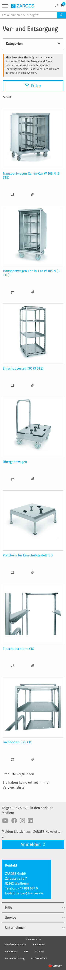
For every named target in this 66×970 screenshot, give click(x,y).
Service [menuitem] (10, 918)
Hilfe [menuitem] (8, 908)
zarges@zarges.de (29, 893)
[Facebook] (14, 820)
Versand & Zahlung (14, 958)
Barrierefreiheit (39, 958)
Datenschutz (11, 951)
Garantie (39, 951)
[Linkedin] (30, 820)
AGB (26, 951)
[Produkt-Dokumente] (33, 194)
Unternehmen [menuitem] (15, 928)
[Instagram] (22, 820)
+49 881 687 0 (28, 888)
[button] (13, 194)
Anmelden (31, 844)
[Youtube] (5, 820)
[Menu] (5, 6)
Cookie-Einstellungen (16, 944)
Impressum (39, 944)
